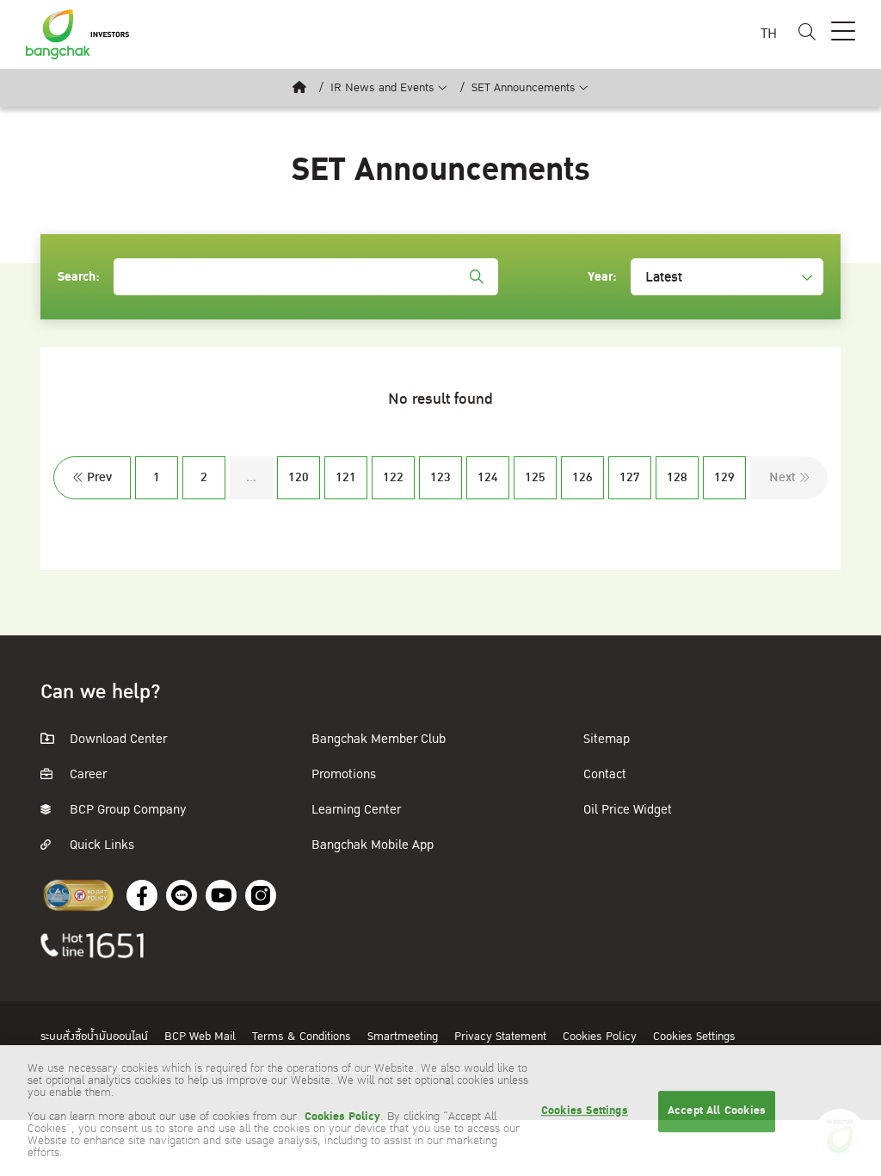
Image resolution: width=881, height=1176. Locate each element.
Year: (602, 277)
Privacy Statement (502, 1036)
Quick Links (100, 845)
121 (346, 477)
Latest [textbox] (663, 277)
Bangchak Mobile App (372, 845)
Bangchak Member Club (378, 739)
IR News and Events (382, 88)
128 (677, 477)
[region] (440, 1110)
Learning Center (356, 810)
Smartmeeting (404, 1036)
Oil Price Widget (627, 810)
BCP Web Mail (201, 1036)
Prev (99, 477)
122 (393, 477)
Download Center (116, 739)
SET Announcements (523, 88)
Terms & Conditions (303, 1036)
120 (298, 477)
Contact (604, 774)
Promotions (343, 774)
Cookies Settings (694, 1036)
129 (724, 477)
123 (440, 477)
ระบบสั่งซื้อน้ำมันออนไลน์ (95, 1036)
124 (487, 477)
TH (769, 34)
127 (629, 477)
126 (582, 477)
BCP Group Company (126, 810)
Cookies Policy (601, 1036)
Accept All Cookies (717, 1110)
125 (535, 477)
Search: (79, 277)
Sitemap (606, 739)
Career (86, 774)
